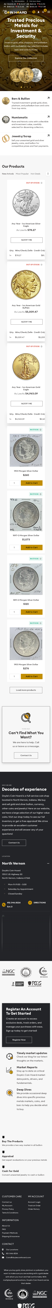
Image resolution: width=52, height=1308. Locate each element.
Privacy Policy (8, 1209)
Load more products (26, 690)
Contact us (7, 1202)
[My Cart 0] (43, 12)
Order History (34, 1209)
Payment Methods (10, 1233)
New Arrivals (8, 173)
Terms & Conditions (10, 1213)
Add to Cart (32, 483)
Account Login (34, 1202)
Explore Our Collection (26, 58)
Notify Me (26, 240)
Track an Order (34, 1205)
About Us (6, 1226)
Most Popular (22, 173)
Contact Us (26, 755)
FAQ (4, 1229)
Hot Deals (35, 173)
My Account (7, 1205)
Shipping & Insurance (10, 1236)
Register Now (18, 1039)
